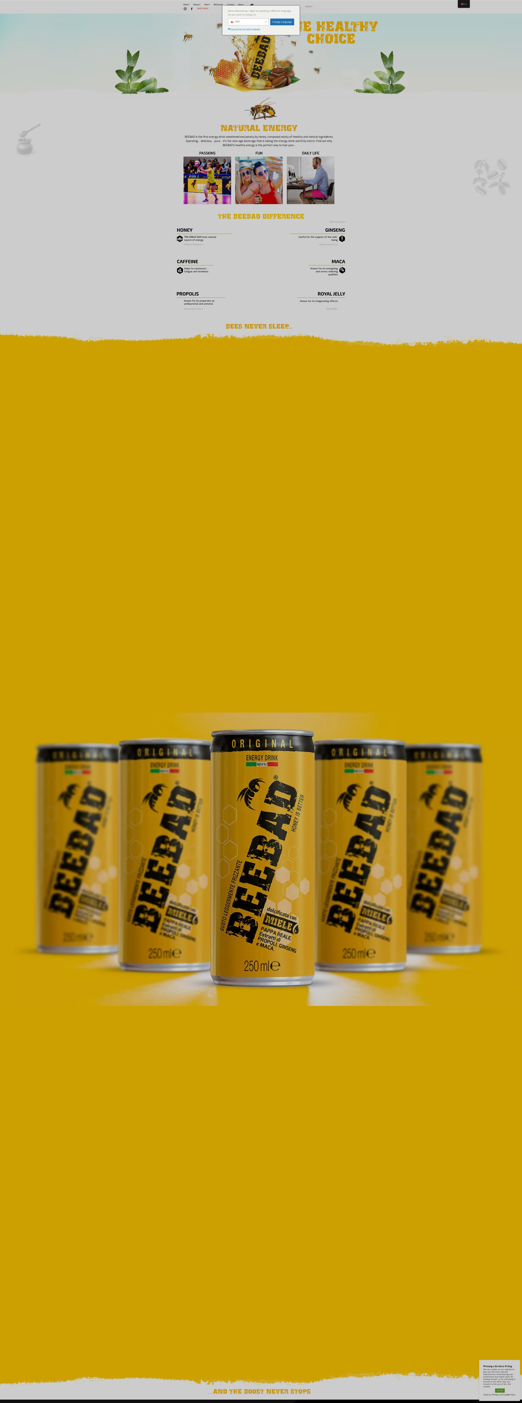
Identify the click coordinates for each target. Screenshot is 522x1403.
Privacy (495, 1394)
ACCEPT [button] (500, 1390)
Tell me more (336, 221)
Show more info (193, 308)
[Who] (310, 180)
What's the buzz (193, 244)
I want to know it (327, 244)
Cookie (506, 1394)
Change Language (282, 21)
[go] (301, 7)
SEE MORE (331, 308)
